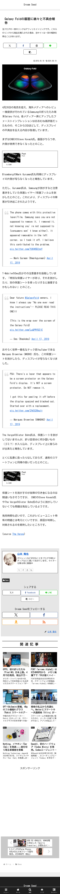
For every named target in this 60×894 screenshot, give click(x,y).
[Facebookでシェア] (23, 45)
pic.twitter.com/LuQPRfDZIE (26, 329)
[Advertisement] (30, 800)
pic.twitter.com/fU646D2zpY (26, 249)
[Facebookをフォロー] (23, 570)
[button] (30, 51)
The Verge (18, 534)
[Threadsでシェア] (36, 45)
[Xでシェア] (9, 45)
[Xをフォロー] (19, 570)
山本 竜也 (23, 554)
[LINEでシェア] (50, 45)
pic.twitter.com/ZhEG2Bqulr (26, 410)
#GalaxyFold (32, 297)
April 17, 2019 (40, 339)
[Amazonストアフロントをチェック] (27, 570)
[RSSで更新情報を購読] (31, 570)
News (7, 580)
